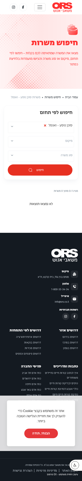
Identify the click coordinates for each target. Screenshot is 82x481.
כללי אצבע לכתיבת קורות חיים (61, 389)
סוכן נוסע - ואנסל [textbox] (58, 126)
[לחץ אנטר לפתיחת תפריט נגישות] (75, 465)
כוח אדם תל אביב (31, 373)
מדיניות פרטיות (46, 471)
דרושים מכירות (33, 348)
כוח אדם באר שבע (31, 389)
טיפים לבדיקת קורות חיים (64, 383)
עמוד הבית (71, 97)
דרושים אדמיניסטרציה (28, 337)
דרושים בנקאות (32, 342)
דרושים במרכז (70, 342)
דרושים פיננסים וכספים (28, 353)
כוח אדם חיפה (33, 384)
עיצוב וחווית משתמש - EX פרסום (62, 474)
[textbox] (68, 140)
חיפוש (40, 170)
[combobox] (40, 128)
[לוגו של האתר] (62, 7)
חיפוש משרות (54, 42)
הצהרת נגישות (22, 471)
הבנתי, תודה (41, 433)
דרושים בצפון (70, 348)
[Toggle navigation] (39, 7)
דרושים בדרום (70, 337)
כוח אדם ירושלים (31, 378)
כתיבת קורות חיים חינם (65, 394)
